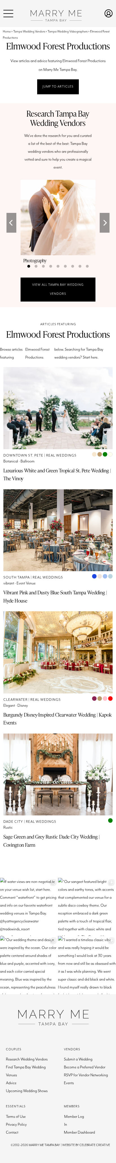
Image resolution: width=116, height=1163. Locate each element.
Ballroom (28, 461)
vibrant (8, 583)
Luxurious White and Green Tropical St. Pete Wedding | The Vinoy (57, 474)
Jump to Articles (58, 86)
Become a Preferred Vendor (84, 1067)
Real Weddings (61, 455)
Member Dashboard (79, 1132)
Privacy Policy (16, 1124)
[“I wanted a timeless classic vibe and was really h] (87, 965)
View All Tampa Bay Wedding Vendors (58, 289)
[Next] (105, 223)
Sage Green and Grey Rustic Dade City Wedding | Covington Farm (51, 840)
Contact (12, 1132)
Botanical (10, 461)
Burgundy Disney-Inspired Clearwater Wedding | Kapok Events (57, 718)
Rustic (8, 827)
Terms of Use (16, 1116)
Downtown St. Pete (23, 455)
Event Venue (26, 583)
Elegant (9, 705)
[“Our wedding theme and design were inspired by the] (29, 965)
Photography (34, 261)
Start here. (90, 357)
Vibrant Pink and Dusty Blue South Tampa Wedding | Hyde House (55, 596)
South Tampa (16, 577)
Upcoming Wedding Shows (27, 1091)
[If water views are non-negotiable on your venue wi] (29, 907)
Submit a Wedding (78, 1059)
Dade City (13, 822)
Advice (11, 1083)
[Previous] (11, 223)
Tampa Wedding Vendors (29, 31)
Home (7, 31)
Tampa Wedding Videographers (68, 31)
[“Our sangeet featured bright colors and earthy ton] (87, 907)
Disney (22, 705)
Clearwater (15, 700)
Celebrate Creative (94, 1145)
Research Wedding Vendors (27, 1059)
